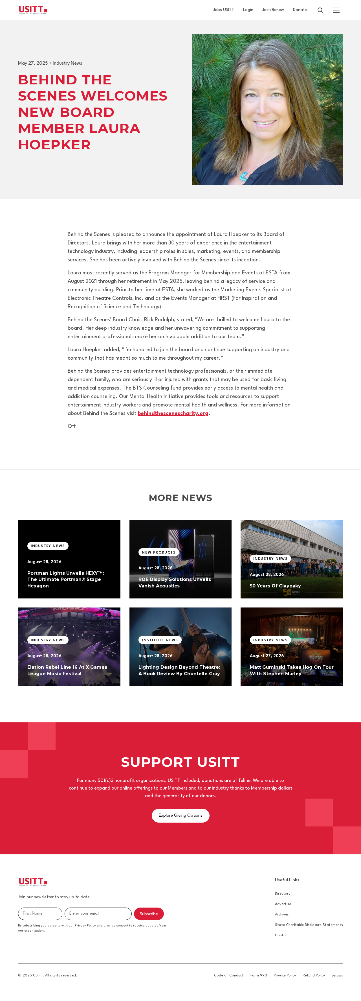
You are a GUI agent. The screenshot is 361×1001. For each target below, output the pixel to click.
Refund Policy (314, 975)
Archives (282, 914)
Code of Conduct (229, 975)
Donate (300, 10)
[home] (33, 10)
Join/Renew (273, 10)
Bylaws (337, 975)
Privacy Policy (285, 975)
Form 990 (258, 975)
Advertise (283, 904)
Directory (282, 893)
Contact (282, 935)
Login (248, 10)
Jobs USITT (223, 10)
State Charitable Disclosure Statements (309, 925)
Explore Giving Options (180, 816)
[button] (336, 10)
